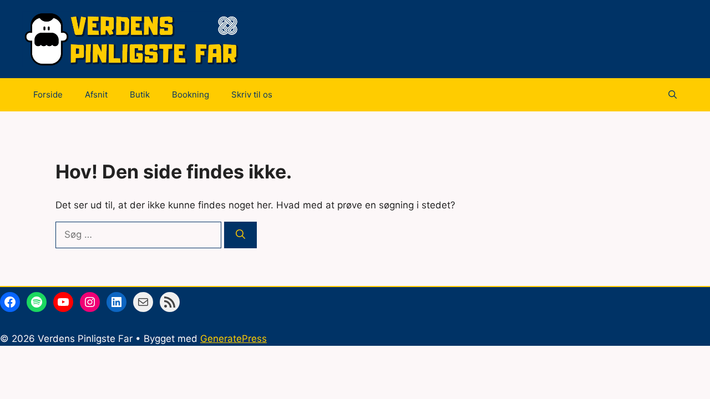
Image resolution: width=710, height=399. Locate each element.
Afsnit (96, 94)
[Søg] (240, 235)
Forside (48, 94)
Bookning (190, 94)
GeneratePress (233, 338)
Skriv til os (251, 94)
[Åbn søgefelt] (672, 94)
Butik (140, 94)
